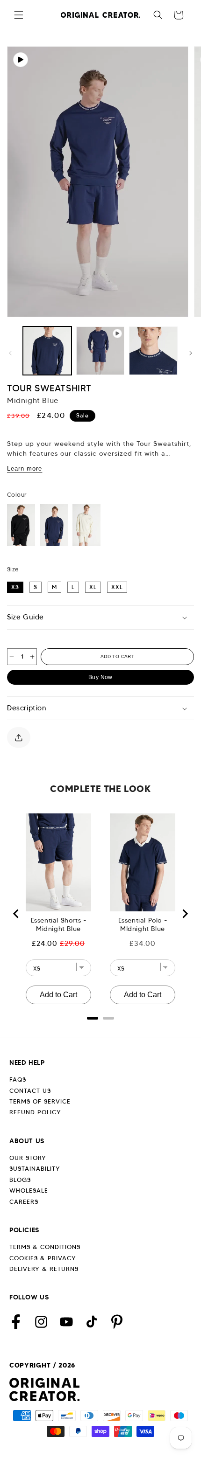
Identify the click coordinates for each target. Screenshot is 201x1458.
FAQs (17, 1079)
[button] (18, 15)
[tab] (92, 1018)
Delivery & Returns (44, 1269)
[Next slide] (184, 913)
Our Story (27, 1158)
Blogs (20, 1180)
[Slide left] (10, 353)
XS (15, 586)
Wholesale (28, 1190)
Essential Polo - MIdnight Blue (142, 924)
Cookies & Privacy (42, 1258)
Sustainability (34, 1169)
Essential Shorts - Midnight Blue (58, 924)
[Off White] (86, 525)
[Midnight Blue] (54, 525)
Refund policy (35, 1112)
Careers (23, 1202)
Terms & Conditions (44, 1247)
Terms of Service (40, 1101)
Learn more (24, 468)
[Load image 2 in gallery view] (153, 350)
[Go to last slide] (16, 913)
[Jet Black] (21, 525)
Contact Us (30, 1091)
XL (93, 586)
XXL (117, 586)
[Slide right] (190, 353)
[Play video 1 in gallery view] (100, 350)
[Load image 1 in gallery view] (47, 350)
